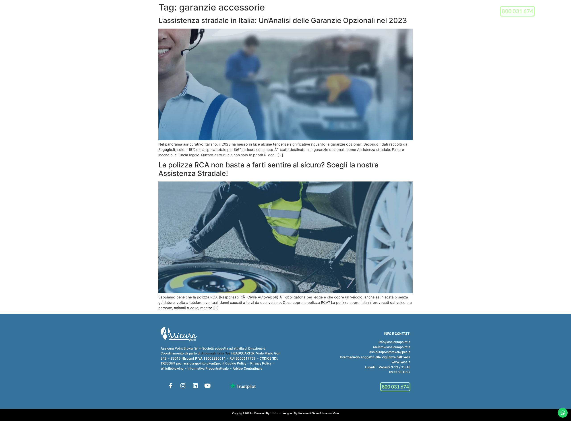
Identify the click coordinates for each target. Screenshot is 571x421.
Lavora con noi (326, 11)
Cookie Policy (235, 363)
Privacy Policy (260, 363)
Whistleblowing (172, 369)
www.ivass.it (401, 362)
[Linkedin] (195, 385)
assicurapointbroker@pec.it (203, 363)
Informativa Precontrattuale (208, 369)
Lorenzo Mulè (330, 413)
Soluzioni (268, 11)
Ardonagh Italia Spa (215, 353)
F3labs (274, 413)
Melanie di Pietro (308, 413)
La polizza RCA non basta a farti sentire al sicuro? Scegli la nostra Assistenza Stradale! (268, 169)
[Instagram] (182, 385)
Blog (348, 11)
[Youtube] (207, 385)
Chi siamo (243, 11)
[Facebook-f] (170, 385)
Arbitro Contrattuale (247, 369)
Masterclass (296, 11)
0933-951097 (399, 372)
